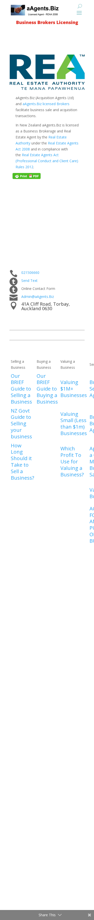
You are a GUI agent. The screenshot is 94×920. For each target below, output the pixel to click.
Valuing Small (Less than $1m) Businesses (73, 424)
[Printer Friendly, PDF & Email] (27, 177)
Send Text (29, 280)
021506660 (30, 272)
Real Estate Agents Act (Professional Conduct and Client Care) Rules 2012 (47, 160)
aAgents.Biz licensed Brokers (46, 103)
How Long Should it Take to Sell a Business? (22, 461)
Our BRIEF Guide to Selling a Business (21, 389)
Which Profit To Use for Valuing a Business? (72, 461)
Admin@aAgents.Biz (37, 296)
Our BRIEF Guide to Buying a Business (47, 389)
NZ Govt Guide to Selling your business (21, 423)
